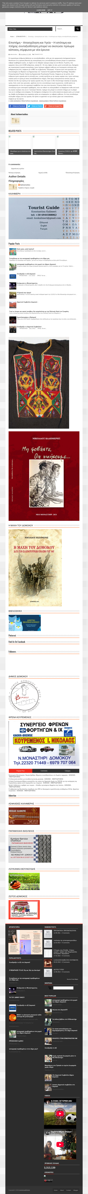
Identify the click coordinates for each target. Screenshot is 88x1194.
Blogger (76, 1190)
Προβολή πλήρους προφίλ (26, 188)
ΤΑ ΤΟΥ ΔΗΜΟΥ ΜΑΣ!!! (16, 997)
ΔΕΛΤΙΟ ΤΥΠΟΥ (59, 969)
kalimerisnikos (25, 185)
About (62, 1190)
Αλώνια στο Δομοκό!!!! (60, 1010)
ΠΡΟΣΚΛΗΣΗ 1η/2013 (16, 1041)
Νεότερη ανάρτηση (14, 172)
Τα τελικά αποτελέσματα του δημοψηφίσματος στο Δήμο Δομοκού (64, 1029)
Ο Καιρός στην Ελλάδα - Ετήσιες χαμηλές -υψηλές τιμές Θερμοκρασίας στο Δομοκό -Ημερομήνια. (65, 951)
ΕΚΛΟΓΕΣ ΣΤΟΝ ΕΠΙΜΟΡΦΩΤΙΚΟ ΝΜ (64, 1038)
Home (56, 1190)
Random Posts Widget (72, 979)
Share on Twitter (37, 106)
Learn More (40, 10)
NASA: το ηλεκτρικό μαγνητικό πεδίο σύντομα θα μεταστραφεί (29, 1015)
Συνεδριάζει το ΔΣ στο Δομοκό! (19, 962)
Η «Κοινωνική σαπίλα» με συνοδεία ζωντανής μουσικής (26, 779)
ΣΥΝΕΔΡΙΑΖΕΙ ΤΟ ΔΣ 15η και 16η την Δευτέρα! (24, 970)
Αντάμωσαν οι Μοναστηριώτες (27, 988)
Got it (50, 10)
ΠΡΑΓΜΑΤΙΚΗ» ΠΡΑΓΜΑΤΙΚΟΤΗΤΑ (65, 930)
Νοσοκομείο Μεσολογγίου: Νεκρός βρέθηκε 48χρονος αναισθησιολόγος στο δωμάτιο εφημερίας (38, 775)
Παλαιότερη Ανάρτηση (72, 172)
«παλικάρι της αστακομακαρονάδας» (65, 940)
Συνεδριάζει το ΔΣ (51, 1048)
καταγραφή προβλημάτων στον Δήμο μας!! (23, 1049)
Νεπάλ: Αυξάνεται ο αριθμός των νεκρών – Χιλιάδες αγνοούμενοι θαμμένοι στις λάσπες (36, 785)
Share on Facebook (19, 106)
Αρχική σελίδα (43, 172)
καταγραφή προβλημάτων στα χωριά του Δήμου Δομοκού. (29, 1032)
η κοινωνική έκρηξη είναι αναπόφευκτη (66, 960)
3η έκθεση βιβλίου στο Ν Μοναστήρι (64, 1019)
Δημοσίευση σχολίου (17, 168)
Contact (68, 1190)
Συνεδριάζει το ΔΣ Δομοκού (26, 1005)
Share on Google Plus (55, 106)
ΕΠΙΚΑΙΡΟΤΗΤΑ (38, 54)
